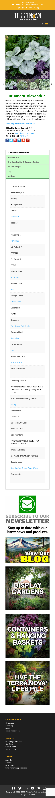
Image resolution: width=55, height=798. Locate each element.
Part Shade (20, 133)
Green (13, 301)
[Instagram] (38, 8)
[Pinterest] (34, 8)
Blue (12, 289)
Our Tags (9, 744)
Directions (9, 765)
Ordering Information (14, 741)
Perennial (15, 241)
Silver (19, 301)
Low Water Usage (31, 468)
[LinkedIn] (26, 8)
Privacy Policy (10, 746)
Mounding (15, 338)
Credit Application (12, 731)
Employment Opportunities (16, 768)
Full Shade (30, 133)
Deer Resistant (17, 468)
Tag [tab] (9, 171)
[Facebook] (19, 8)
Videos (8, 762)
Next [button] (51, 85)
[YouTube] (31, 8)
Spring (13, 404)
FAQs (7, 728)
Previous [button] (3, 85)
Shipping (9, 725)
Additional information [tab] (19, 152)
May (26, 136)
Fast (12, 350)
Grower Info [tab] (13, 157)
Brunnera (15, 216)
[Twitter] (23, 8)
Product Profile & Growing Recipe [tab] (23, 162)
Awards (8, 760)
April (22, 136)
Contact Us (9, 723)
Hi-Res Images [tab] (14, 166)
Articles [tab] (11, 176)
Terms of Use (10, 749)
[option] (27, 57)
